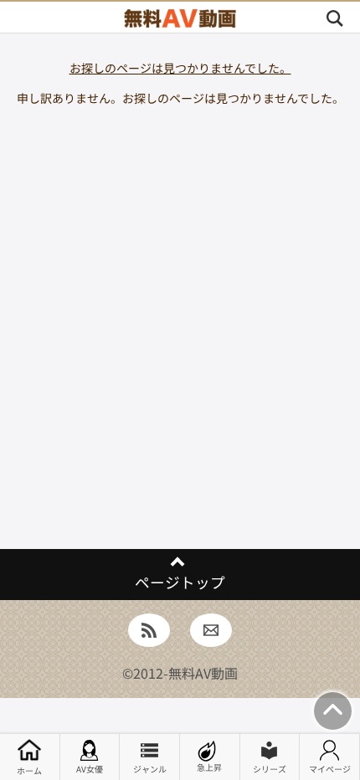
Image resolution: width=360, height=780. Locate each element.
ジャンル (150, 768)
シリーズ (269, 768)
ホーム (29, 770)
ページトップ (180, 582)
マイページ (330, 768)
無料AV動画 (203, 673)
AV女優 (89, 768)
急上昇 (209, 767)
